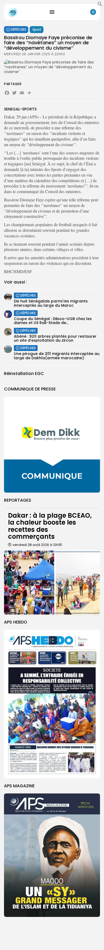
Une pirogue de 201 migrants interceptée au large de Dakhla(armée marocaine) (56, 355)
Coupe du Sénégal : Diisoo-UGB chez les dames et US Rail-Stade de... (53, 320)
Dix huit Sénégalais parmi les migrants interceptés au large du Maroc (51, 303)
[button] (100, 5)
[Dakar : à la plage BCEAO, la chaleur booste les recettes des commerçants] (52, 582)
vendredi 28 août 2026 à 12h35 (37, 544)
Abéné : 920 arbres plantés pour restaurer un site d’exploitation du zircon (55, 338)
